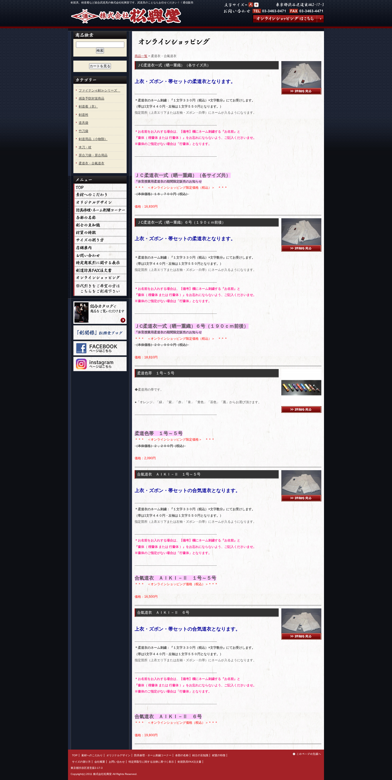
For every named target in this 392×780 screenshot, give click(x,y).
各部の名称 (182, 755)
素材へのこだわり (92, 755)
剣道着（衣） (88, 106)
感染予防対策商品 (91, 98)
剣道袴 (83, 115)
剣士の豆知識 (200, 755)
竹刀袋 (83, 131)
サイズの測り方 (81, 761)
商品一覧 (141, 56)
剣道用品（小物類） (93, 139)
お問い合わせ (117, 761)
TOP (75, 755)
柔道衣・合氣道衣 (91, 163)
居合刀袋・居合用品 (93, 155)
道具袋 (83, 123)
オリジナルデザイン (118, 755)
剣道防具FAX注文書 (189, 761)
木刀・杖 (85, 147)
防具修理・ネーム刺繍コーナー (152, 755)
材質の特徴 (218, 755)
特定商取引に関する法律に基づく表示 (151, 761)
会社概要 (99, 761)
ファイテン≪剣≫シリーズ (99, 90)
